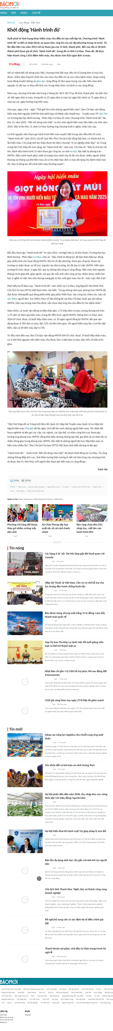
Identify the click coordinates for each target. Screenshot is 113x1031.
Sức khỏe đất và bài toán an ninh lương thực (70, 765)
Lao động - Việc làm (29, 22)
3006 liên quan (61, 956)
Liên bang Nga (105, 1003)
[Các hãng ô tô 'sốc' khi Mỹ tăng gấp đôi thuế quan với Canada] (25, 564)
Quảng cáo (3, 1022)
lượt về (88, 993)
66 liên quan (61, 897)
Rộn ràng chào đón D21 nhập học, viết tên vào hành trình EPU (89, 528)
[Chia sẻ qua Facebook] (9, 470)
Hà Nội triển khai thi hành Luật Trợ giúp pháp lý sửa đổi (75, 831)
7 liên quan (61, 868)
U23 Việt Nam (7, 996)
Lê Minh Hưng (20, 1003)
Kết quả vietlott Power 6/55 (34, 989)
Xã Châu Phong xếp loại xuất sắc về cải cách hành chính (56, 528)
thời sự (50, 993)
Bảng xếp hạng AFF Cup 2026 (72, 996)
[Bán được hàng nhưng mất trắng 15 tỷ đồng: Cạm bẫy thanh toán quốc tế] (25, 623)
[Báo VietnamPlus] (48, 650)
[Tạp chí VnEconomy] (47, 562)
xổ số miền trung (67, 999)
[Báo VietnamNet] (47, 897)
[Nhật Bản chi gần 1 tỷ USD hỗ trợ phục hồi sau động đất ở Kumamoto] (25, 681)
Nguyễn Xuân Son (8, 999)
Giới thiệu (3, 1015)
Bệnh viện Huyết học (36, 491)
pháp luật (55, 1003)
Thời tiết (46, 999)
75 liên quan (63, 590)
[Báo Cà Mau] (14, 64)
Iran (3, 1003)
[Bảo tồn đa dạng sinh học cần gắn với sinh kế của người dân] (25, 870)
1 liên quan (60, 561)
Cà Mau (37, 257)
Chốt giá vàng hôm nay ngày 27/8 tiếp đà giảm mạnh (74, 700)
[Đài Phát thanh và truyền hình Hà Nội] (48, 743)
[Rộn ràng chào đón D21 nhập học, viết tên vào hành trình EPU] (92, 513)
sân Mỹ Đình (80, 999)
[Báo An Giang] (9, 536)
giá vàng (62, 989)
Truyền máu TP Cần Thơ (81, 487)
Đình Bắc (21, 993)
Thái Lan (42, 993)
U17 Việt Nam (34, 999)
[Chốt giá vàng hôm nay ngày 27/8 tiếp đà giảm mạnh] (25, 710)
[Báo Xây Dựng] (80, 536)
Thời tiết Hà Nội (87, 989)
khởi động (21, 491)
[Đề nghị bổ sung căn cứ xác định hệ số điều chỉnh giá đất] (25, 929)
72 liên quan (63, 679)
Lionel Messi (31, 993)
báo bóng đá (54, 996)
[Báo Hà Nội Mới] (48, 769)
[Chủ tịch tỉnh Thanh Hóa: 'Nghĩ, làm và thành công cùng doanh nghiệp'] (25, 899)
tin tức (96, 996)
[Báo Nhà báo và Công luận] (48, 591)
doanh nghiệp (33, 1003)
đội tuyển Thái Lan (21, 996)
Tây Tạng (55, 999)
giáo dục (40, 81)
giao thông (98, 993)
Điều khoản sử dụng (6, 1017)
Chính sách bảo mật (6, 1020)
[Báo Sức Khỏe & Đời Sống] (47, 704)
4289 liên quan (62, 704)
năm (33, 996)
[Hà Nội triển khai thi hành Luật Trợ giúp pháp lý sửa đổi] (25, 841)
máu (12, 491)
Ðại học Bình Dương (36, 487)
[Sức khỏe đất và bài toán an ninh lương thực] (25, 775)
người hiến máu (53, 487)
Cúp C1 (9, 1003)
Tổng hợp (28, 1015)
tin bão (89, 996)
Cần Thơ (103, 114)
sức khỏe (12, 299)
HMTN (12, 487)
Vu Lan (98, 989)
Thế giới (29, 428)
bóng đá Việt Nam (8, 993)
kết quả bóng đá (62, 993)
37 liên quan (60, 927)
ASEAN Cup (109, 993)
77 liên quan (62, 742)
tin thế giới (45, 1003)
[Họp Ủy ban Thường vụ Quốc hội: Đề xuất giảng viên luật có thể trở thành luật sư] (25, 652)
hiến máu (22, 487)
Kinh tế (11, 22)
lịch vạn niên (42, 996)
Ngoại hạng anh (68, 1003)
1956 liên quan (47, 64)
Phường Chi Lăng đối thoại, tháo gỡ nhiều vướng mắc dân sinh (22, 528)
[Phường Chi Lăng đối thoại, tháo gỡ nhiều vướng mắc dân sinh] (22, 513)
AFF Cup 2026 (52, 989)
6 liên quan (62, 650)
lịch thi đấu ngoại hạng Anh (87, 1003)
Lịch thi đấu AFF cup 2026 (11, 989)
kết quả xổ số (74, 989)
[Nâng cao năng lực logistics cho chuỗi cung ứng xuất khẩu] (25, 745)
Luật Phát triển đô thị (96, 999)
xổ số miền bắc (77, 993)
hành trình (97, 487)
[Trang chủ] (9, 5)
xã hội (73, 151)
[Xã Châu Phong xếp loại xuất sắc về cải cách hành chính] (57, 513)
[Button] (22, 64)
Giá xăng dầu (22, 999)
